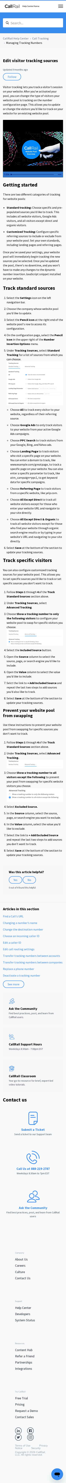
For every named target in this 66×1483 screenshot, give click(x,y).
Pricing (20, 1404)
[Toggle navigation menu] (61, 6)
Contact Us (22, 1278)
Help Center (23, 1308)
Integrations (23, 1368)
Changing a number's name (20, 923)
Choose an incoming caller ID (21, 936)
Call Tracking (40, 38)
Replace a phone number (18, 969)
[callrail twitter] (21, 1437)
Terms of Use (22, 1445)
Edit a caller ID (12, 942)
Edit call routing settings (18, 949)
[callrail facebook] (33, 1430)
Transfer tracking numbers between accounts (31, 956)
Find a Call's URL (13, 916)
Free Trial (21, 1398)
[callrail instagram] (33, 1437)
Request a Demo (26, 1411)
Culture (20, 1272)
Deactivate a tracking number (21, 975)
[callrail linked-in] (21, 1430)
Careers (20, 1265)
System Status (25, 1320)
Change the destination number (23, 929)
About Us (21, 1259)
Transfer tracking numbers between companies (33, 962)
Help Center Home (30, 6)
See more (13, 984)
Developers (22, 1314)
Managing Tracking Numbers (24, 43)
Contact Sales (24, 1417)
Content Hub (23, 1350)
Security (36, 1448)
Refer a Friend (24, 1356)
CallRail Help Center (16, 38)
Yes (15, 880)
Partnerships (23, 1362)
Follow (12, 77)
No (29, 880)
